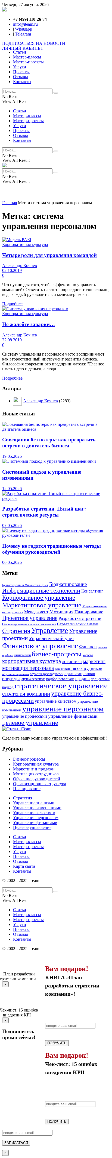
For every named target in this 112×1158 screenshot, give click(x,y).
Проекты (21, 71)
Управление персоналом (35, 817)
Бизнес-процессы (29, 759)
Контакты (22, 81)
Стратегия (16, 630)
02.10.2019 (12, 270)
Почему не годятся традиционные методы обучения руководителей (51, 549)
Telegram (23, 34)
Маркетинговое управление (41, 605)
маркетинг (94, 661)
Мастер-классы (27, 57)
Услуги (19, 67)
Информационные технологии (41, 590)
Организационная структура (39, 783)
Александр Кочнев (19, 265)
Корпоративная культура (25, 244)
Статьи (19, 52)
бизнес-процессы (57, 654)
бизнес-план (22, 655)
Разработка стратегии (79, 618)
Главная (9, 202)
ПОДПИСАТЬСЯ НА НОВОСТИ (33, 43)
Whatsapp (23, 29)
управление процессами (24, 716)
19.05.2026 (12, 456)
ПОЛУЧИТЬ (57, 1043)
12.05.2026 (12, 488)
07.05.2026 (12, 525)
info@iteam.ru (25, 24)
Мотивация (61, 611)
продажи (82, 678)
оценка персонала (33, 679)
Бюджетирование (68, 584)
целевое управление (30, 722)
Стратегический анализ (77, 624)
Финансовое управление (40, 646)
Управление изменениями (37, 807)
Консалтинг (92, 591)
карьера (88, 655)
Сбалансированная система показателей (29, 624)
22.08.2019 (12, 340)
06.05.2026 (12, 562)
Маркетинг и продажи (34, 769)
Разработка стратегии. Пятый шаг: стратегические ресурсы (44, 512)
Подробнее (12, 303)
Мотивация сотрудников (36, 774)
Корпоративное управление (38, 597)
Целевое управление (32, 827)
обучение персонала (15, 674)
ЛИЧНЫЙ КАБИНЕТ (22, 48)
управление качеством (55, 701)
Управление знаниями (33, 803)
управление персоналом (63, 708)
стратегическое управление (61, 685)
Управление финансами (35, 822)
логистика (72, 661)
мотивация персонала (28, 668)
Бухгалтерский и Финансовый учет (25, 585)
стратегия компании (26, 693)
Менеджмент (36, 611)
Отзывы (20, 76)
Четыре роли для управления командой (49, 255)
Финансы (88, 646)
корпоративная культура (31, 661)
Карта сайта (24, 866)
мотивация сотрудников (78, 668)
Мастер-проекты (28, 62)
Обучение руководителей (36, 778)
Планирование (88, 611)
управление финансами (73, 716)
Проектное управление (29, 618)
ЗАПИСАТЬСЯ (16, 1143)
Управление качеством (34, 812)
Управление (49, 630)
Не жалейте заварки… (28, 324)
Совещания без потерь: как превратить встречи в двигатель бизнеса (48, 442)
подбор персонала (60, 679)
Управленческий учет (51, 638)
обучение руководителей (46, 674)
